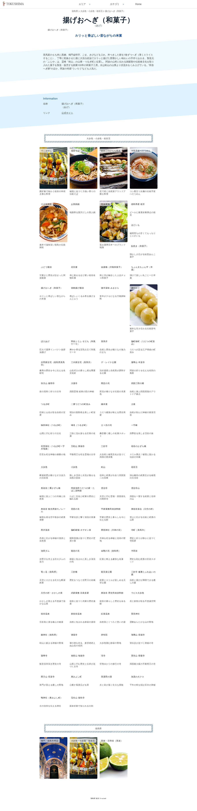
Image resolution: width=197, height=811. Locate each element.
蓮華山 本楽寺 (138, 362)
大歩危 (44, 466)
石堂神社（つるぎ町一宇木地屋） (53, 447)
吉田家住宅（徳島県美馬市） (53, 363)
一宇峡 (134, 425)
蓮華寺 (44, 655)
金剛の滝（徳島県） (111, 550)
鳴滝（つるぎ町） (79, 425)
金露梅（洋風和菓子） (112, 266)
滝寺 (103, 655)
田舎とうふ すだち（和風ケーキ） (83, 342)
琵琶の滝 (75, 508)
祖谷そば (75, 150)
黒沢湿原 (45, 529)
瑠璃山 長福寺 (138, 634)
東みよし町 (76, 676)
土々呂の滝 (106, 425)
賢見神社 (135, 613)
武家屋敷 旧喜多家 (80, 592)
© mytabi (103, 798)
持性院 (104, 634)
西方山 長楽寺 (48, 676)
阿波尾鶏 (105, 204)
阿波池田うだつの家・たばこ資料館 (83, 489)
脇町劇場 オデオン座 (81, 529)
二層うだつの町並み (81, 404)
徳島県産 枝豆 (138, 204)
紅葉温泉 (105, 613)
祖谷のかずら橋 (138, 446)
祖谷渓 (134, 466)
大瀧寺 (74, 383)
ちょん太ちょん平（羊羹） (142, 268)
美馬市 (104, 341)
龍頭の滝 (75, 550)
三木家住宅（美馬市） (82, 362)
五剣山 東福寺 (78, 446)
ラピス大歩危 (137, 592)
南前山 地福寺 (78, 655)
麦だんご (135, 287)
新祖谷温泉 (76, 613)
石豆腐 (74, 266)
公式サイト (67, 112)
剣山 (103, 466)
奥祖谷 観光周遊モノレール (53, 510)
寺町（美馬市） (138, 529)
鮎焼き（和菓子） (140, 245)
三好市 (104, 446)
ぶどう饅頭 (46, 266)
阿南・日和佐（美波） (112, 740)
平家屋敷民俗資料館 (111, 508)
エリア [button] (82, 4)
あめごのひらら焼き (111, 150)
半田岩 (134, 550)
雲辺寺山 (135, 487)
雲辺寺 (104, 487)
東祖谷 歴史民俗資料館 (112, 592)
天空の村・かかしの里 (52, 592)
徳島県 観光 (95, 798)
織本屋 (104, 404)
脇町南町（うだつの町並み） (143, 342)
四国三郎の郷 (137, 383)
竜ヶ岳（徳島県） (49, 571)
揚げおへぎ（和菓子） (115, 11)
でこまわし (46, 150)
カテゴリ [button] (114, 4)
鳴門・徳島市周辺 (49, 740)
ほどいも (135, 224)
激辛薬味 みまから (110, 287)
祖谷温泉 (45, 613)
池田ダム (45, 550)
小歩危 (74, 466)
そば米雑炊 (46, 204)
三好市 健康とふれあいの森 (143, 573)
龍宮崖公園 (106, 571)
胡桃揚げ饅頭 (77, 287)
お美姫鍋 (75, 204)
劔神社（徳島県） (49, 634)
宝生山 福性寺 (78, 697)
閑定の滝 (105, 383)
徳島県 (75, 11)
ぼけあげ (45, 341)
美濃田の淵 (106, 676)
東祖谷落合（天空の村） (143, 508)
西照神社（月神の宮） (112, 529)
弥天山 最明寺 (48, 383)
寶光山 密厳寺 (138, 655)
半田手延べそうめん (141, 150)
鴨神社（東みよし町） (52, 697)
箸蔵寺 (74, 634)
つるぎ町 (45, 404)
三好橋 (74, 571)
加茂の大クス (137, 676)
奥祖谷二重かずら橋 (50, 487)
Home (138, 4)
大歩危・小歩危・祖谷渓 (91, 11)
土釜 (133, 404)
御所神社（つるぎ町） (52, 425)
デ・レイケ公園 (108, 362)
